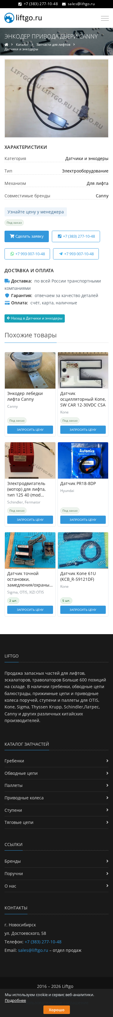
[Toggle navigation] (103, 18)
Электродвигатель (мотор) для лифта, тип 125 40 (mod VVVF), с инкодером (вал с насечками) (26, 489)
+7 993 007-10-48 (29, 253)
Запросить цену (30, 429)
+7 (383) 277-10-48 (41, 3)
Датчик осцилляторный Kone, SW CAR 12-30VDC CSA (83, 399)
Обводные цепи (21, 773)
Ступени (13, 810)
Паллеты (14, 785)
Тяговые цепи (19, 822)
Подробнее (15, 1000)
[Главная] (6, 44)
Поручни (14, 873)
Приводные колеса (24, 798)
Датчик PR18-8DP (78, 483)
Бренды (13, 861)
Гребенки (14, 761)
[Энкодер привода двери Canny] (56, 98)
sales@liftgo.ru (81, 3)
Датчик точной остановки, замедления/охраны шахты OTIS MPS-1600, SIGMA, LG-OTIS (28, 579)
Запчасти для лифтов (53, 44)
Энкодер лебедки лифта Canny (25, 396)
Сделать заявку (29, 236)
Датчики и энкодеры (21, 49)
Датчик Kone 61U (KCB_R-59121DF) (78, 576)
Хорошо (56, 1009)
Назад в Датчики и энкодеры (36, 318)
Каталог (22, 44)
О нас (10, 886)
